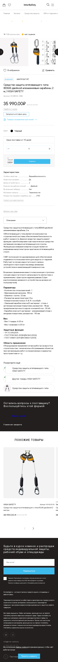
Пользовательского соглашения (36, 583)
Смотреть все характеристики (14, 200)
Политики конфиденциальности (17, 583)
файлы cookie (21, 647)
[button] (24, 528)
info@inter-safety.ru (11, 642)
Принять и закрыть (29, 656)
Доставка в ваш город (10, 211)
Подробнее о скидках (10, 109)
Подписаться (29, 571)
